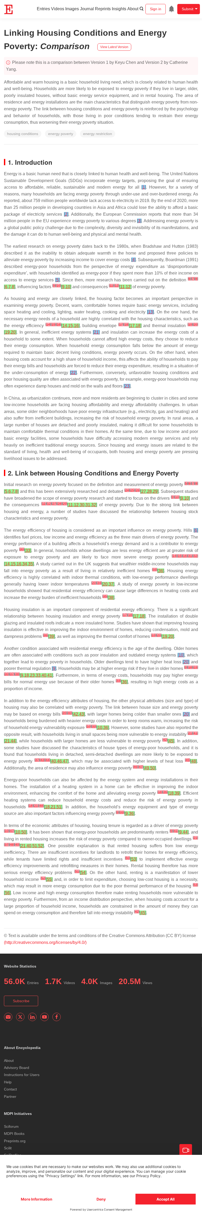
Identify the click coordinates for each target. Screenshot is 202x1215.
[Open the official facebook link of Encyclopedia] (56, 1017)
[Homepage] (8, 9)
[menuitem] (171, 9)
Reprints (103, 9)
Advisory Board (16, 1068)
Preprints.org (15, 1141)
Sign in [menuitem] (155, 9)
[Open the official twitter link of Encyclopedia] (20, 1017)
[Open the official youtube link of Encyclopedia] (44, 1017)
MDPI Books (14, 1133)
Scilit (8, 1148)
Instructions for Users (21, 1075)
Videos (57, 9)
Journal (87, 9)
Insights (119, 9)
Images (72, 9)
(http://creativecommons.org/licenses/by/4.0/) (45, 942)
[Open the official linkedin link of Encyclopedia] (32, 1017)
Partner (10, 1096)
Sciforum (11, 1126)
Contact (10, 1089)
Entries (43, 9)
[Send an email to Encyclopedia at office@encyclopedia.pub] (8, 1017)
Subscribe (21, 1001)
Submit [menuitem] (187, 9)
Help (8, 1082)
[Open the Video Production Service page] (185, 1150)
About (132, 9)
